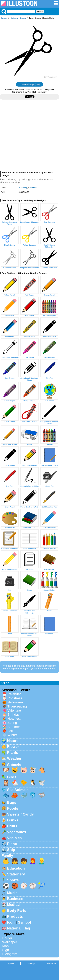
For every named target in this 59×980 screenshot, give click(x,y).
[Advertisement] (29, 136)
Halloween (15, 702)
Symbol (24, 922)
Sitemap (30, 963)
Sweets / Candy (20, 814)
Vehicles (14, 838)
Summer (13, 727)
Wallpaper (9, 942)
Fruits (12, 826)
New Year (14, 719)
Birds (11, 777)
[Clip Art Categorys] (55, 4)
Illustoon (4, 18)
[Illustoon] (19, 5)
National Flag (18, 928)
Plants (12, 752)
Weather (14, 758)
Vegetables (16, 832)
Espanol (10, 963)
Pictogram (9, 954)
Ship (11, 850)
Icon (11, 922)
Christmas (14, 698)
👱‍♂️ (41, 861)
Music (12, 893)
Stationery (14, 18)
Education (16, 868)
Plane (12, 844)
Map (5, 946)
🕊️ (41, 782)
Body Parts (16, 910)
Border (7, 938)
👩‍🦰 (32, 861)
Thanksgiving (17, 706)
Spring (12, 723)
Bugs (11, 802)
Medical (13, 905)
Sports (13, 880)
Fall (10, 731)
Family (7, 856)
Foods (12, 808)
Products (15, 916)
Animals (14, 764)
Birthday (13, 714)
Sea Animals (17, 790)
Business (15, 899)
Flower (13, 747)
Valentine (14, 710)
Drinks (12, 820)
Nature (12, 741)
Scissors (23, 18)
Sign (5, 950)
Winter (12, 735)
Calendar (14, 694)
